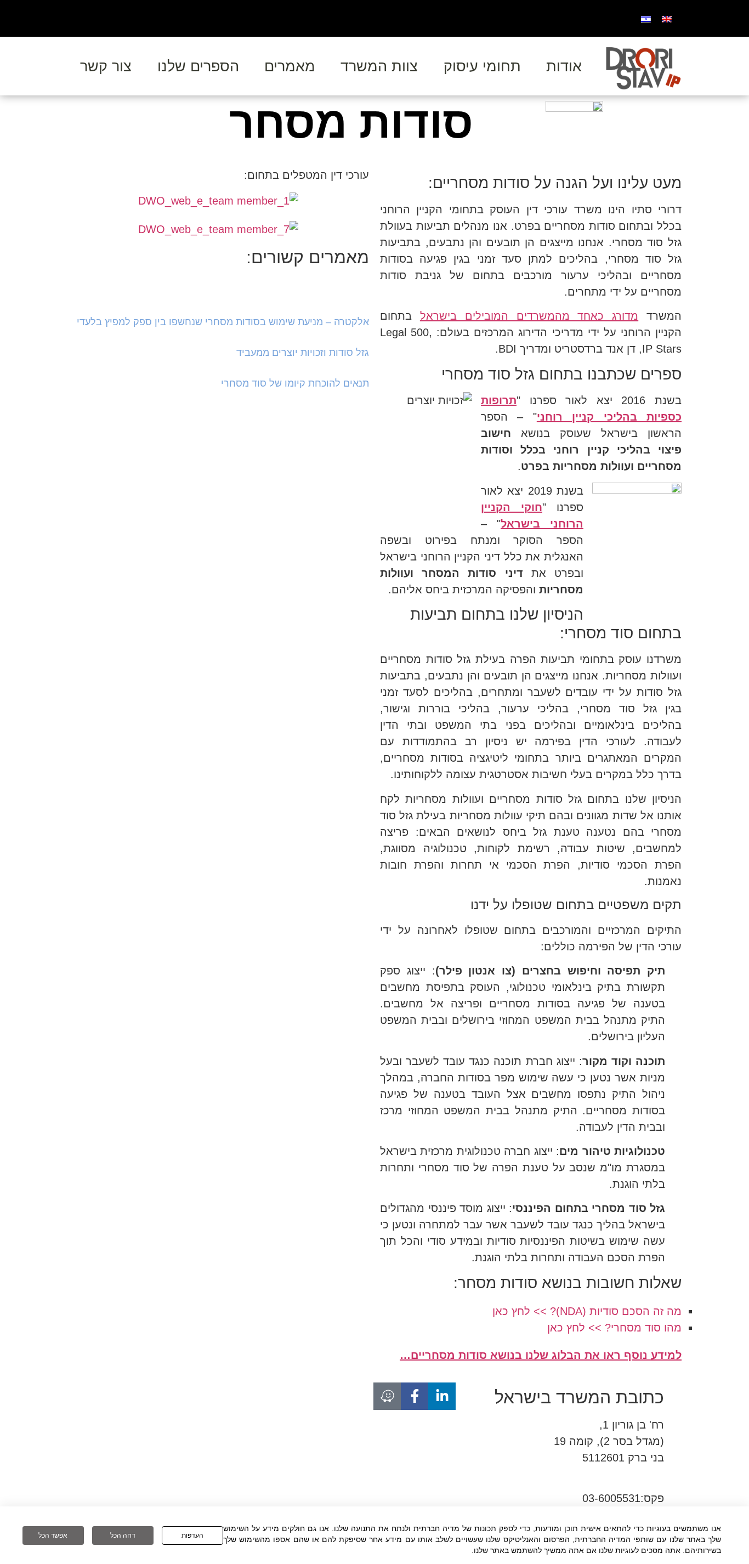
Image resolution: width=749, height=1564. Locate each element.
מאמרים (289, 66)
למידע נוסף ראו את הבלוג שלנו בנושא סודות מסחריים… (541, 1355)
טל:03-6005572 (626, 1482)
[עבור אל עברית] (645, 18)
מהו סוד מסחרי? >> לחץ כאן (614, 1328)
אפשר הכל (52, 1535)
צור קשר (106, 66)
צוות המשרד (379, 66)
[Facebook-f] (414, 1396)
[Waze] (387, 1396)
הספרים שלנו (198, 66)
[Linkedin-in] (442, 1396)
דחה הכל (122, 1535)
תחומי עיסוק (482, 66)
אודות (564, 66)
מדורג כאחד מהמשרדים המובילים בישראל (529, 316)
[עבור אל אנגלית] (666, 18)
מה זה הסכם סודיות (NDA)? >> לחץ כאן (587, 1311)
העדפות (192, 1535)
